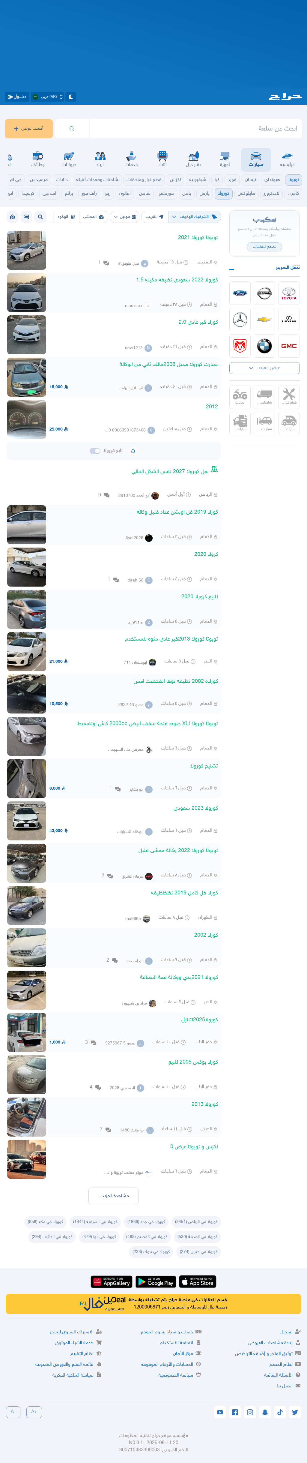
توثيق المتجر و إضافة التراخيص (264, 1354)
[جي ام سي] (289, 346)
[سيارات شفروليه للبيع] (264, 319)
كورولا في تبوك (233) (151, 1251)
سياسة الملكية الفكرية (73, 1375)
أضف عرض (32, 128)
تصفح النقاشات (264, 247)
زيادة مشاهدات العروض (270, 1343)
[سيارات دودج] (240, 346)
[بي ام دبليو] (264, 346)
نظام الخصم (281, 1365)
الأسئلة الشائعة (278, 1375)
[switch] (95, 451)
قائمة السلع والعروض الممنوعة (64, 1365)
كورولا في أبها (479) (99, 1236)
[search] (72, 128)
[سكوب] (26, 217)
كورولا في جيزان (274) (198, 1251)
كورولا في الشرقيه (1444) (95, 1221)
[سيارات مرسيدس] (240, 319)
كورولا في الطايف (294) (52, 1236)
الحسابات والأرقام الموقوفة (167, 1365)
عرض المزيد (269, 368)
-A (13, 1412)
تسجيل (286, 1332)
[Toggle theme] (70, 97)
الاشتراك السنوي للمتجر (72, 1332)
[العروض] (12, 217)
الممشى (90, 216)
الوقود (63, 216)
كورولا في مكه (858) (45, 1221)
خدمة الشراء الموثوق (74, 1343)
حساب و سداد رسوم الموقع (167, 1332)
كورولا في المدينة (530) (197, 1236)
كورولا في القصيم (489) (146, 1236)
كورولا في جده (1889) (146, 1221)
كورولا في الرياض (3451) (196, 1221)
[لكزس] (289, 319)
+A (34, 1412)
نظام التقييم (82, 1354)
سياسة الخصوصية (176, 1375)
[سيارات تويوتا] (289, 293)
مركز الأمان (183, 1354)
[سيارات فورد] (240, 293)
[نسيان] (264, 293)
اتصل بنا (285, 1386)
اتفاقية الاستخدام (176, 1343)
